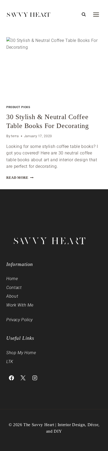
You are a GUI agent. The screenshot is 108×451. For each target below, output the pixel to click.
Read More (20, 178)
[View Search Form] (84, 14)
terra (15, 136)
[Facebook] (11, 378)
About (12, 296)
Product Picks (18, 107)
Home (12, 278)
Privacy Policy (19, 319)
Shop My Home (21, 352)
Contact (13, 287)
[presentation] (54, 69)
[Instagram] (35, 378)
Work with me (20, 305)
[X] (23, 378)
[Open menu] (96, 14)
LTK (9, 361)
